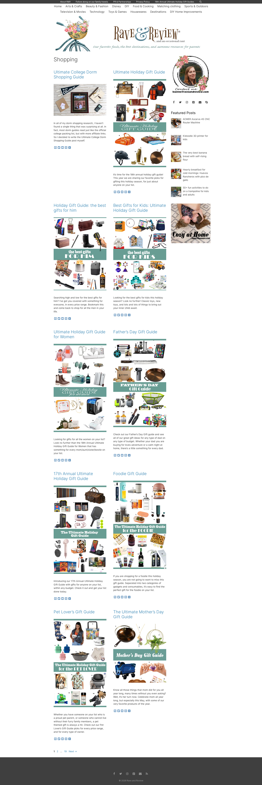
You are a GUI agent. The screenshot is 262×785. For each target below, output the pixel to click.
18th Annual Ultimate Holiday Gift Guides (174, 1)
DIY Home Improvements (186, 11)
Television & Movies (73, 11)
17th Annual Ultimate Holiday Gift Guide (73, 476)
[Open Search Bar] (200, 1)
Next (73, 751)
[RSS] (147, 774)
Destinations (158, 11)
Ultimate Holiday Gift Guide (139, 72)
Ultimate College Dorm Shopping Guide (75, 74)
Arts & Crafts (74, 6)
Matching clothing (169, 6)
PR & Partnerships (122, 1)
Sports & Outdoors (196, 6)
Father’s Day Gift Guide (135, 331)
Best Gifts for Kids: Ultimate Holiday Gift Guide (139, 208)
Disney (116, 6)
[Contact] (200, 102)
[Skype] (206, 102)
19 (65, 751)
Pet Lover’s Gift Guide (74, 611)
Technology (97, 11)
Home (58, 6)
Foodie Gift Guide (130, 473)
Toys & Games (117, 11)
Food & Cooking (143, 6)
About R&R (65, 1)
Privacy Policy (143, 1)
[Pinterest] (193, 102)
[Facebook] (174, 102)
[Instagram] (187, 102)
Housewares (138, 11)
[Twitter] (180, 102)
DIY (127, 6)
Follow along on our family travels (92, 1)
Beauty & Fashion (97, 6)
